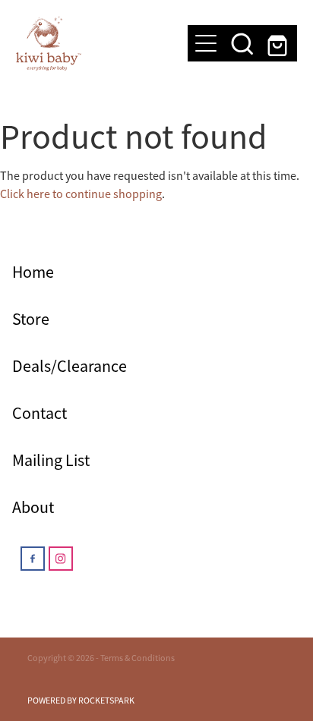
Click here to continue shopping (81, 194)
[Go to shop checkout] (279, 43)
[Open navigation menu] (206, 43)
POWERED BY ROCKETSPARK (80, 700)
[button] (242, 43)
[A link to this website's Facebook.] (33, 558)
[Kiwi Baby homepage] (94, 43)
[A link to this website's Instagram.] (61, 558)
